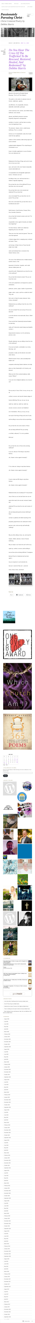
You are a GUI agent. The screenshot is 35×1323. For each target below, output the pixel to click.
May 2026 (6, 1026)
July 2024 (6, 1082)
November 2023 (7, 1102)
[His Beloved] (10, 867)
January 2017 (7, 1306)
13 (14, 759)
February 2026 (7, 1034)
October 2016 (7, 1314)
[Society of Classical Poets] (8, 808)
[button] (17, 644)
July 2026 (6, 1021)
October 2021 (7, 1165)
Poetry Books (5, 9)
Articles (16, 3)
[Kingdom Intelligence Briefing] (10, 789)
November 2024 (7, 1071)
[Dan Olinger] (25, 836)
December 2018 (7, 1251)
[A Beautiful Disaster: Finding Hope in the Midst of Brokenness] (30, 983)
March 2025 (6, 1061)
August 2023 (6, 1109)
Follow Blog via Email (10, 767)
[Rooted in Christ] (25, 892)
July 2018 (6, 1261)
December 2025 (7, 1039)
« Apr (4, 764)
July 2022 (6, 1142)
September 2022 (7, 1137)
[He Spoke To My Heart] (10, 948)
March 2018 (6, 1271)
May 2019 (6, 1238)
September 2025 (7, 1046)
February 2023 (7, 1124)
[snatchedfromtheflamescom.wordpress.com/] (27, 786)
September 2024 (7, 1077)
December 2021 (7, 1160)
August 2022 (6, 1140)
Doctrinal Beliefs (25, 3)
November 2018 (7, 1253)
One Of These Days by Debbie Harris (11, 1003)
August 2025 (6, 1049)
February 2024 (7, 1094)
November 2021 (7, 1162)
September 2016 (7, 1316)
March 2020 (6, 1213)
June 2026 (6, 1023)
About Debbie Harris (7, 3)
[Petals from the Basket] (25, 866)
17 (8, 760)
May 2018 (6, 1266)
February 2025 (7, 1064)
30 (6, 763)
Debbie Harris (17, 72)
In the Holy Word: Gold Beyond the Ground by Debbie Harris (16, 1001)
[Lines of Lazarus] (27, 905)
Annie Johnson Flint (8, 968)
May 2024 (6, 1087)
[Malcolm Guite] (10, 821)
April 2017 (6, 1299)
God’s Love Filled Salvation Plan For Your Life (13, 6)
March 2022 (6, 1152)
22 (4, 762)
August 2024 (6, 1079)
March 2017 (6, 1301)
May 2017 (6, 1296)
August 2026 (6, 1018)
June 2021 (6, 1175)
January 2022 (7, 1157)
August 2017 (6, 1289)
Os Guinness (7, 962)
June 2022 (6, 1145)
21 (17, 760)
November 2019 (7, 1223)
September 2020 (7, 1198)
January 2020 (7, 1218)
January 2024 (7, 1097)
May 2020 (6, 1208)
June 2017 (6, 1294)
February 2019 (7, 1246)
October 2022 (7, 1135)
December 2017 (7, 1279)
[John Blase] (10, 847)
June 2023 (6, 1114)
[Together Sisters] (10, 918)
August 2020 (6, 1200)
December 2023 (7, 1099)
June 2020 (6, 1205)
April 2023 (6, 1119)
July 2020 (6, 1203)
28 (17, 762)
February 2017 (7, 1304)
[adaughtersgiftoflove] (10, 892)
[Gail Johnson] (23, 879)
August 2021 (6, 1170)
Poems (5, 967)
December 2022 (7, 1130)
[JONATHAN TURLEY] (22, 797)
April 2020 (6, 1210)
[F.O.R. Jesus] (8, 834)
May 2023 (6, 1117)
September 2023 (7, 1107)
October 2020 (7, 1195)
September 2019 (7, 1228)
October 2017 (7, 1284)
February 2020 (7, 1215)
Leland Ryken (7, 987)
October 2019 (7, 1225)
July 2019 (6, 1233)
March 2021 (6, 1183)
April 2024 (6, 1089)
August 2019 (6, 1231)
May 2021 (6, 1178)
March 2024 (6, 1092)
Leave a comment (31, 73)
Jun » (7, 764)
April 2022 (6, 1150)
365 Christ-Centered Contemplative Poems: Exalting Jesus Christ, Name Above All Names (15, 974)
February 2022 (7, 1155)
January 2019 (7, 1248)
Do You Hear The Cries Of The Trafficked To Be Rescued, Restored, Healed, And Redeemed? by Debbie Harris (20, 59)
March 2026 (6, 1031)
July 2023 (6, 1112)
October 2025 (7, 1044)
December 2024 (7, 1069)
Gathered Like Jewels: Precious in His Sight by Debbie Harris (16, 1006)
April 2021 (6, 1180)
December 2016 (7, 1309)
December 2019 (7, 1220)
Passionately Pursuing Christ (11, 15)
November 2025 (7, 1041)
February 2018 (7, 1273)
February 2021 (7, 1185)
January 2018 (7, 1276)
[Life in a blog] (10, 933)
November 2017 (7, 1281)
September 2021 (7, 1167)
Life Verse (29, 6)
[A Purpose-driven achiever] (25, 810)
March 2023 (6, 1122)
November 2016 (7, 1311)
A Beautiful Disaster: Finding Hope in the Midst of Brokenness (16, 979)
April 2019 (6, 1241)
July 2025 (6, 1051)
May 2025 (6, 1056)
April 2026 (6, 1029)
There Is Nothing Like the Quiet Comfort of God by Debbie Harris (17, 1008)
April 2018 (6, 1268)
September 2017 (7, 1286)
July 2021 (6, 1172)
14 (17, 759)
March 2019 (6, 1243)
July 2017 (6, 1291)
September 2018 (7, 1256)
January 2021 (7, 1188)
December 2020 (7, 1190)
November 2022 (7, 1132)
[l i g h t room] (8, 905)
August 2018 (6, 1258)
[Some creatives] (25, 851)
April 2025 (6, 1059)
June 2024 (6, 1084)
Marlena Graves (8, 980)
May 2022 (6, 1147)
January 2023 (7, 1127)
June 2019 (6, 1236)
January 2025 (7, 1066)
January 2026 (7, 1036)
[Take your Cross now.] (25, 918)
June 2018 (6, 1263)
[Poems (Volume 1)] (30, 971)
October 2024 (7, 1074)
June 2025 (6, 1054)
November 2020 (7, 1193)
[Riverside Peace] (5, 857)
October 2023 (7, 1104)
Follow (5, 775)
